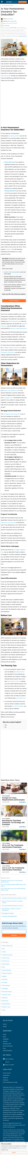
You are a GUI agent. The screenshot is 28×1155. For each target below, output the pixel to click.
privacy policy (22, 1148)
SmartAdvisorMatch (7, 1050)
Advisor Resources (7, 945)
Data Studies (5, 964)
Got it (14, 1152)
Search (4, 1034)
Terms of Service (7, 1073)
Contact (5, 1024)
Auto (3, 948)
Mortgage (5, 988)
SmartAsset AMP (7, 1043)
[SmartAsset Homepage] (11, 2)
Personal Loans (6, 994)
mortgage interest (8, 347)
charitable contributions (7, 352)
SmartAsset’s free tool (14, 681)
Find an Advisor (22, 2)
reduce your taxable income (11, 390)
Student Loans (6, 1007)
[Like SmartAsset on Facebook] (4, 1059)
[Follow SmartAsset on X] (4, 1062)
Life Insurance (6, 985)
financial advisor (5, 75)
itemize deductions (13, 321)
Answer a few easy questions (12, 272)
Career (4, 952)
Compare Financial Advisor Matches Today (14, 898)
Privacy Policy (6, 1075)
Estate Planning (6, 970)
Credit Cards (5, 958)
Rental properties (10, 191)
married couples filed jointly (18, 328)
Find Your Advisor (14, 300)
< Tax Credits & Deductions (7, 5)
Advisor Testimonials (8, 1046)
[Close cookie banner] (26, 1143)
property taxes (18, 347)
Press (4, 1048)
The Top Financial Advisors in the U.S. (12, 905)
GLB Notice (5, 1080)
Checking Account (7, 955)
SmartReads (6, 1039)
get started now (20, 698)
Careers (5, 1026)
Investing (4, 982)
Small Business (6, 1004)
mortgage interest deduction (11, 414)
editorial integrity (13, 27)
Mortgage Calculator (8, 913)
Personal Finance (7, 991)
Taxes (3, 1010)
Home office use (9, 162)
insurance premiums (14, 136)
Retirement (5, 1000)
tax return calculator (18, 706)
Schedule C (8, 249)
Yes (5, 725)
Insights (4, 976)
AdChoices (5, 1077)
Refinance (5, 997)
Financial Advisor (7, 973)
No (5, 727)
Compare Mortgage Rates (9, 916)
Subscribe (14, 935)
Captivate (5, 1041)
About (4, 1036)
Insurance (4, 979)
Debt (3, 967)
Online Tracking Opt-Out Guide (10, 1082)
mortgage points (8, 397)
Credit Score (5, 961)
